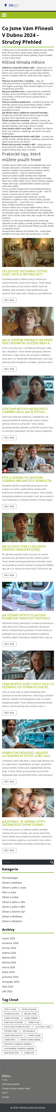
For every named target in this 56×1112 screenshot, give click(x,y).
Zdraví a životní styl (13, 911)
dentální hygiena (13, 1022)
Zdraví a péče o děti (13, 906)
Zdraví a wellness (12, 882)
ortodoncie (29, 1031)
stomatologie (11, 1014)
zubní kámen (31, 1018)
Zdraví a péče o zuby (14, 887)
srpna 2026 (8, 938)
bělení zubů (30, 1014)
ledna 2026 (8, 972)
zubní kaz (29, 1053)
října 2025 (7, 986)
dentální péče (11, 1053)
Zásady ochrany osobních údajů (16, 1088)
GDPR (4, 1092)
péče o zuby (10, 1009)
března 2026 (9, 962)
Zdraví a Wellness (12, 916)
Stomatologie (10, 877)
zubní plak (33, 1022)
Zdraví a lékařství (12, 921)
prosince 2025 (10, 976)
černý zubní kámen (31, 1040)
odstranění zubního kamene (19, 1048)
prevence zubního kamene (18, 1044)
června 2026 (9, 948)
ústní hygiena (29, 1009)
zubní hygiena (11, 1018)
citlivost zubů (43, 1027)
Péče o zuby (9, 892)
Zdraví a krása (10, 897)
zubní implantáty (13, 1035)
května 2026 (9, 952)
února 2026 (8, 967)
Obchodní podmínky (11, 1084)
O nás (4, 1079)
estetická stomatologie (17, 1027)
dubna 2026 (9, 957)
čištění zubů (10, 1031)
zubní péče (9, 1040)
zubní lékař (34, 1035)
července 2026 (10, 943)
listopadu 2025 (10, 981)
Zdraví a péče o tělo (13, 902)
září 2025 (7, 991)
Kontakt (5, 1097)
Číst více (9, 300)
